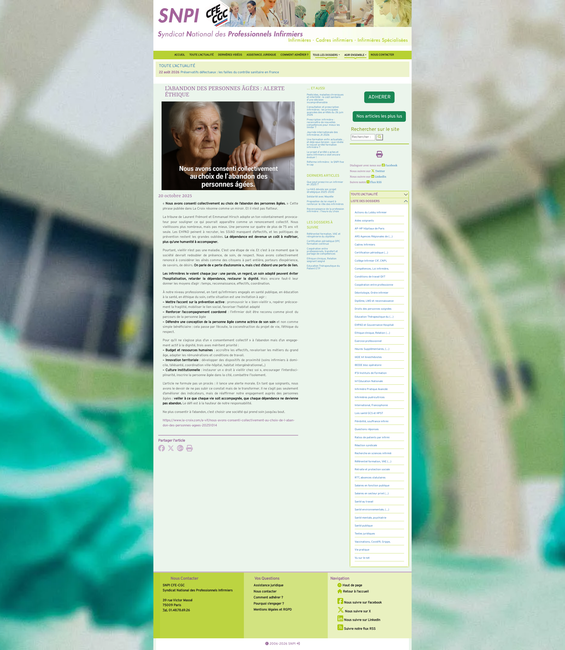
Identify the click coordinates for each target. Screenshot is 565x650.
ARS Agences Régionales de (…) (374, 236)
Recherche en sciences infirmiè (373, 453)
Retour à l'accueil (355, 592)
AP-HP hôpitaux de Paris (369, 228)
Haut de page (352, 585)
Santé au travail (364, 502)
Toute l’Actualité (201, 55)
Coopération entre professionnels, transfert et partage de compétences (322, 251)
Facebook (391, 165)
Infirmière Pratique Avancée (371, 389)
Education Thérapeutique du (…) (374, 317)
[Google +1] (180, 450)
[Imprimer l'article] (189, 450)
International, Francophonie (371, 405)
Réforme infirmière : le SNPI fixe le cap (325, 163)
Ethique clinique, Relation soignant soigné (322, 260)
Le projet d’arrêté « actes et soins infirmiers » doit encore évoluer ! (323, 155)
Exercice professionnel (368, 341)
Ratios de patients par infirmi (372, 437)
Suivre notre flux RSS (359, 629)
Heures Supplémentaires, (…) (372, 349)
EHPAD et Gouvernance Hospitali (374, 325)
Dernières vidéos (230, 55)
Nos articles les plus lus (379, 116)
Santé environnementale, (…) (372, 509)
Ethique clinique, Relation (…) (372, 333)
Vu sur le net (362, 558)
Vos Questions (266, 578)
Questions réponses (367, 429)
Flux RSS (375, 182)
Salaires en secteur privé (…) (372, 493)
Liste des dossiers (365, 201)
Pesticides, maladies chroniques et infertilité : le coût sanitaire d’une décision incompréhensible (325, 98)
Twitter (380, 171)
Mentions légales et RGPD (273, 610)
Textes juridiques (365, 534)
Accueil (179, 55)
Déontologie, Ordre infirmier (371, 293)
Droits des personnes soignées (373, 309)
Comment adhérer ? (268, 598)
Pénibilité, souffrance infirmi (371, 421)
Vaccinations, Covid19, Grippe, (372, 542)
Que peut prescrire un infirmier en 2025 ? (325, 183)
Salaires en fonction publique (372, 485)
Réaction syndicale (366, 445)
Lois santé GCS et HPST (369, 413)
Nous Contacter (184, 578)
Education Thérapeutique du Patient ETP (323, 267)
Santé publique (364, 526)
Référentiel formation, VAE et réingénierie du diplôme (323, 235)
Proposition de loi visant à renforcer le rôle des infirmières (325, 203)
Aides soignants (364, 221)
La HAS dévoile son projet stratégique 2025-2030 (321, 191)
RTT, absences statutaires (370, 478)
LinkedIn (380, 176)
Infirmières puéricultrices (370, 397)
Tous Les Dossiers (325, 55)
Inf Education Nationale (369, 381)
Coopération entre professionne (374, 285)
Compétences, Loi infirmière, (372, 269)
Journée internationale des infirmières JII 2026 (322, 134)
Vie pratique (362, 550)
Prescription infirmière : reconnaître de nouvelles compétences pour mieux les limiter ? (323, 123)
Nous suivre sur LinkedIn (361, 620)
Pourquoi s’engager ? (269, 604)
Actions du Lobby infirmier (371, 212)
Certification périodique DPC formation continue (323, 242)
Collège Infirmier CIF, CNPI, (371, 261)
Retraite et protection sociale (372, 469)
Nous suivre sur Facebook (362, 603)
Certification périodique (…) (371, 253)
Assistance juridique (261, 55)
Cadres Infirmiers (365, 245)
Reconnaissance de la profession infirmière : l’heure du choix (325, 210)
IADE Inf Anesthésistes (368, 357)
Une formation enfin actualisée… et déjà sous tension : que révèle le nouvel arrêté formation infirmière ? (326, 143)
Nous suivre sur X (357, 611)
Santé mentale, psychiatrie (370, 518)
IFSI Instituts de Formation (371, 373)
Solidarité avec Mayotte (320, 196)
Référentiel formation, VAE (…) (373, 461)
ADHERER (379, 97)
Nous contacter (382, 55)
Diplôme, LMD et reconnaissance (374, 301)
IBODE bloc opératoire (368, 365)
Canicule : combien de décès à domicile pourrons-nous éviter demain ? (232, 72)
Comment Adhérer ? (294, 55)
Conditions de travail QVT (370, 277)
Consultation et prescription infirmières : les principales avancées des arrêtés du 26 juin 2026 (325, 111)
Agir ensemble (354, 55)
